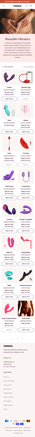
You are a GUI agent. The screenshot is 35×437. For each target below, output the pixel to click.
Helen (9, 285)
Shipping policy (27, 430)
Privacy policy (8, 430)
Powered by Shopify (17, 427)
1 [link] (12, 338)
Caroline (9, 219)
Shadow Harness (26, 285)
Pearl (9, 120)
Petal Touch (9, 186)
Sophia (25, 120)
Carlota (9, 87)
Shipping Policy (8, 393)
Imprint (6, 409)
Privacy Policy (7, 385)
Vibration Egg (25, 87)
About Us (6, 377)
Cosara (10, 427)
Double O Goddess (25, 219)
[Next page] (22, 338)
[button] (4, 6)
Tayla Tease (26, 318)
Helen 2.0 (9, 252)
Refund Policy (7, 389)
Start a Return (8, 401)
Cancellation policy (18, 433)
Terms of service (18, 430)
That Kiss (26, 153)
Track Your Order (8, 397)
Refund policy (27, 427)
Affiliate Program (8, 405)
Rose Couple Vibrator (9, 318)
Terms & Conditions (9, 381)
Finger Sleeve (25, 252)
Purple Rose (26, 186)
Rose (9, 153)
